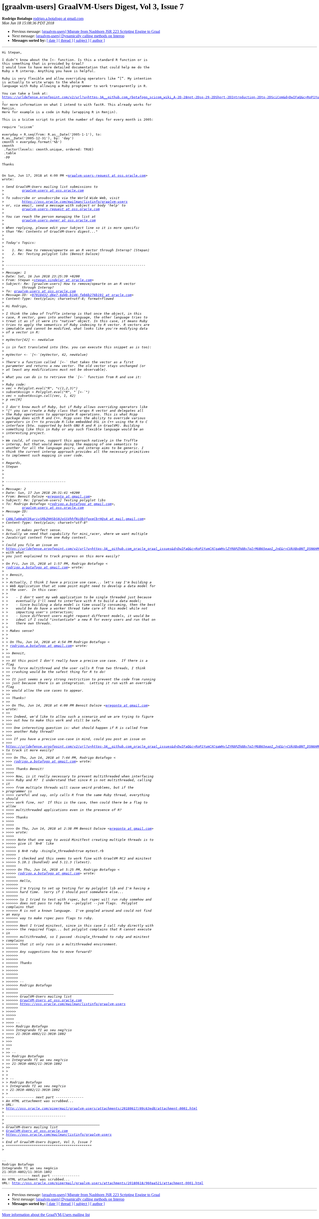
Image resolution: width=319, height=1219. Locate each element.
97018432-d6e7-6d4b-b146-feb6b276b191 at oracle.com (82, 295)
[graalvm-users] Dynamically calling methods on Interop (80, 36)
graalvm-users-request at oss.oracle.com (107, 175)
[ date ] (52, 40)
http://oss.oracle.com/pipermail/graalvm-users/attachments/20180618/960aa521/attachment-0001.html (107, 1183)
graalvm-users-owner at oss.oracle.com (59, 220)
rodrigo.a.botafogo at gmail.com (58, 18)
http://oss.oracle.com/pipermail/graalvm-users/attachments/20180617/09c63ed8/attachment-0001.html (101, 1108)
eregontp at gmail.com (69, 496)
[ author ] (97, 40)
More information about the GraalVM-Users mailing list (46, 1215)
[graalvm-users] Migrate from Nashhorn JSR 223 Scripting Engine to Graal (101, 31)
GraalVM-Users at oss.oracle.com (51, 1000)
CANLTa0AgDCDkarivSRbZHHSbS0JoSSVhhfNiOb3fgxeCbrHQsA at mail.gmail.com (75, 519)
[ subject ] (81, 40)
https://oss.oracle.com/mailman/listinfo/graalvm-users (75, 201)
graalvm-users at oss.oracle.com (53, 190)
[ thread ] (66, 40)
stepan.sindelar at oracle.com (63, 280)
